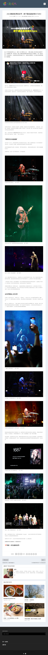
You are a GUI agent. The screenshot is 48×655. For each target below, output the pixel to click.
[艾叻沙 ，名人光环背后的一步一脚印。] (13, 609)
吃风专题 (25, 16)
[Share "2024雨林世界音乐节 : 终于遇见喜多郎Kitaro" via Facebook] (16, 554)
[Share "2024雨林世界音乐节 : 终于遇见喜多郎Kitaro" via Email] (18, 554)
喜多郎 (10, 85)
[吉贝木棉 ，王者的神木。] (34, 591)
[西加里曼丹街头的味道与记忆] (13, 591)
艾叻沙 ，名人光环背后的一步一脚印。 (11, 618)
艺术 (33, 16)
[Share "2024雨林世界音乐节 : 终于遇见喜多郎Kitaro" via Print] (21, 554)
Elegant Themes (21, 651)
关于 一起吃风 (5, 641)
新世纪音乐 (36, 90)
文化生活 (29, 16)
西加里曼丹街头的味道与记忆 (9, 598)
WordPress (33, 651)
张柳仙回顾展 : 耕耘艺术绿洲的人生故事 (33, 618)
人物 (22, 16)
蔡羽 (14, 16)
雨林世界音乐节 (17, 132)
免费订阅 (4, 644)
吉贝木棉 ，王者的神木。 (30, 599)
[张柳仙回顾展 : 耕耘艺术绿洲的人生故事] (34, 610)
